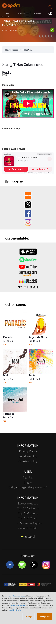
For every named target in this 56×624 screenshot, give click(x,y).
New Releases (11, 49)
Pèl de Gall (7, 25)
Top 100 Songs (28, 513)
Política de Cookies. (18, 605)
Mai (5, 375)
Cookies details (15, 610)
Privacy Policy (28, 451)
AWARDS (21, 13)
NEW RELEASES (5, 15)
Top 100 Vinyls (28, 518)
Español (30, 537)
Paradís (8, 337)
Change (28, 616)
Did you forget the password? (28, 487)
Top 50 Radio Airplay (28, 523)
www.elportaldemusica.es (15, 596)
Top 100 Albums (28, 508)
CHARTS (37, 13)
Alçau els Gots (38, 337)
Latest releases (28, 503)
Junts (32, 375)
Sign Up (28, 477)
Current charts (28, 528)
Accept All (45, 616)
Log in (49, 13)
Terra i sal (9, 413)
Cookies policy (28, 461)
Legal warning (28, 456)
